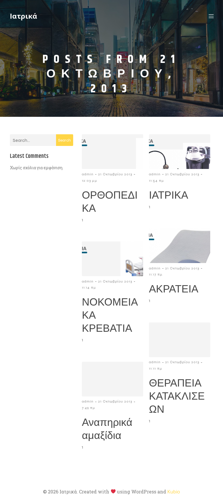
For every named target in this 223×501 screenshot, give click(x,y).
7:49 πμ (88, 408)
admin (87, 174)
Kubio (173, 491)
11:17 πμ (156, 274)
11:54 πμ (156, 181)
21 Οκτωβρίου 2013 (115, 174)
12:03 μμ (89, 181)
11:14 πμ (89, 287)
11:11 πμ (155, 368)
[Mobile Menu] (211, 16)
